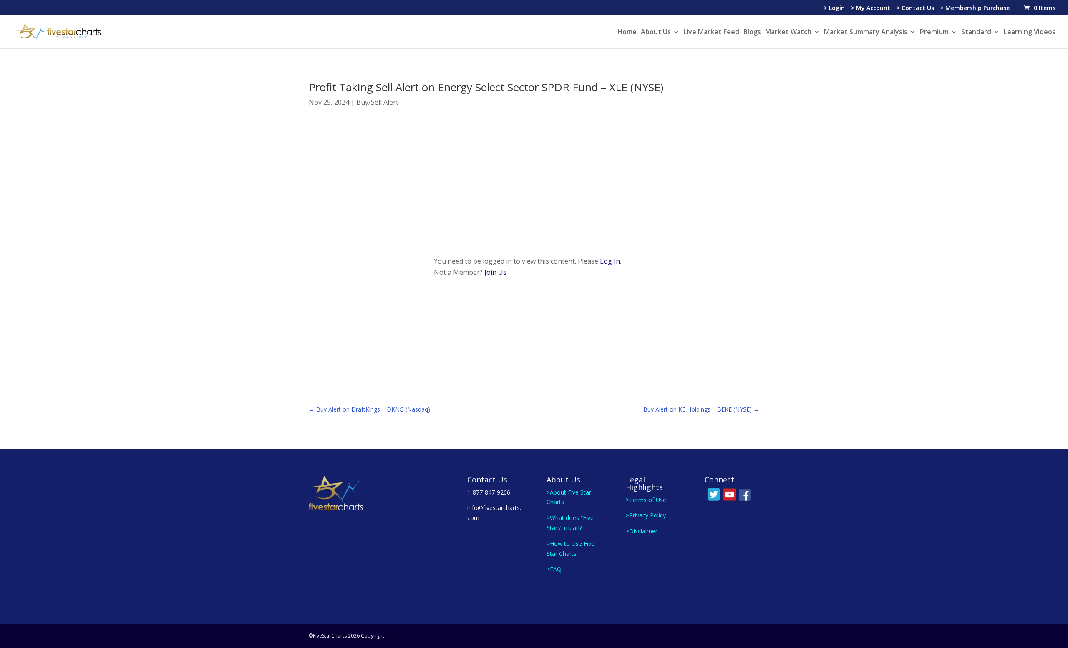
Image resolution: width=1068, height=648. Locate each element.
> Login (834, 8)
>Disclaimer (641, 531)
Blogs (752, 32)
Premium (934, 32)
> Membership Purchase (975, 8)
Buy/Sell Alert (377, 102)
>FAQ (554, 569)
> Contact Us (915, 8)
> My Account (870, 8)
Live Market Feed (711, 32)
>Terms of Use (646, 500)
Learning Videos (1029, 32)
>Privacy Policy (646, 515)
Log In (610, 261)
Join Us (495, 272)
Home (627, 32)
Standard (976, 32)
